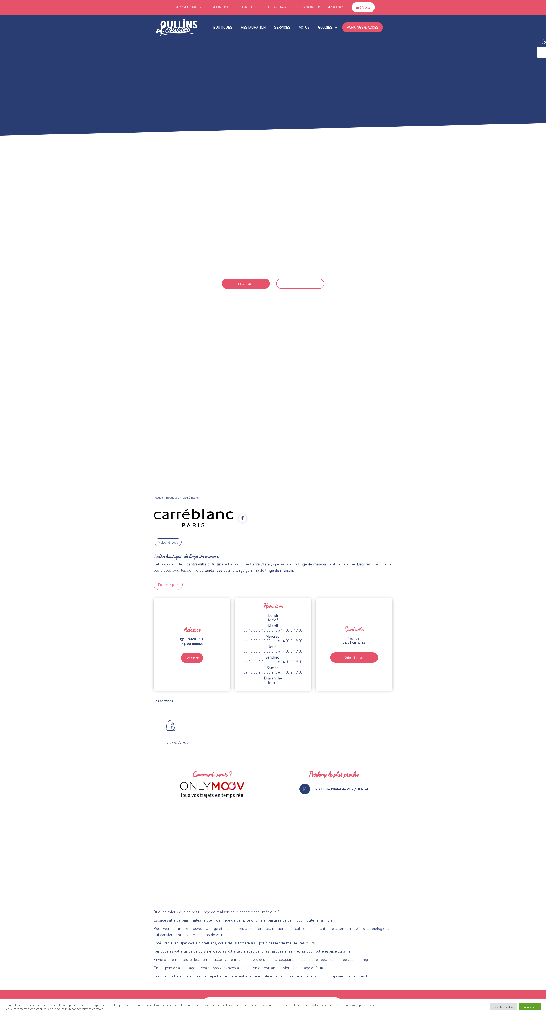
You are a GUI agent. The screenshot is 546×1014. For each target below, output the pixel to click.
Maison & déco (168, 542)
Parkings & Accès (362, 27)
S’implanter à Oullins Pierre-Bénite (234, 7)
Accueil (158, 497)
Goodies (325, 27)
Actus (304, 27)
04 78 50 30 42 (273, 270)
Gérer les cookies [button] (503, 1006)
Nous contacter (309, 7)
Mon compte (338, 7)
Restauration (253, 27)
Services (282, 27)
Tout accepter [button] (529, 1006)
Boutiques (222, 27)
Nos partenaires (278, 7)
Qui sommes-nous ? (188, 7)
